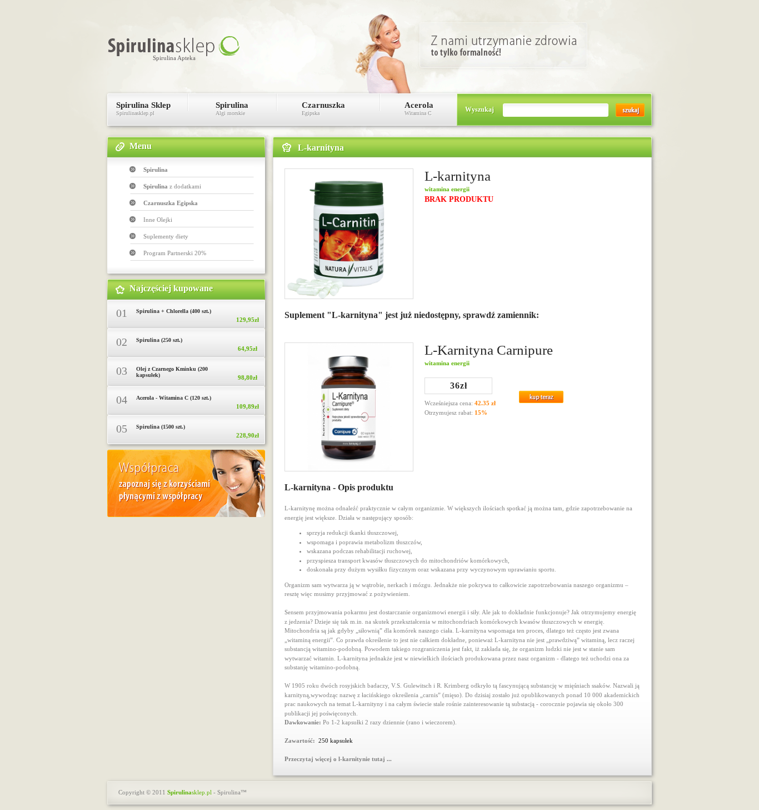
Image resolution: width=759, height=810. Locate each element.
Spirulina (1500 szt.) (160, 427)
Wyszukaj (479, 109)
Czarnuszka (323, 108)
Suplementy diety (165, 236)
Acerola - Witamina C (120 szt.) (173, 398)
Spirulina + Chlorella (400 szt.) (173, 311)
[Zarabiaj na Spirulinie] (186, 514)
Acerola (419, 108)
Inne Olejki (157, 219)
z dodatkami (172, 186)
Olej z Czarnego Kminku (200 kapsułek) (172, 372)
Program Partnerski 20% (174, 253)
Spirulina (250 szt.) (159, 340)
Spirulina (232, 108)
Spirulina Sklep (143, 108)
